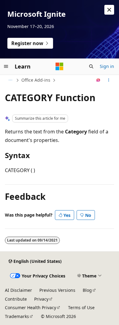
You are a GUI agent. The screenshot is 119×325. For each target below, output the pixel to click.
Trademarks (17, 316)
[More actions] (108, 80)
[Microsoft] (59, 66)
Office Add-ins (35, 80)
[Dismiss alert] (109, 10)
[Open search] (91, 66)
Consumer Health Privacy (30, 307)
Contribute (16, 299)
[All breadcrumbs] (10, 80)
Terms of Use (81, 307)
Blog (87, 290)
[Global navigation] (6, 66)
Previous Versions (57, 290)
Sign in (107, 66)
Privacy (41, 299)
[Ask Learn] (98, 80)
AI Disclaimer (18, 290)
